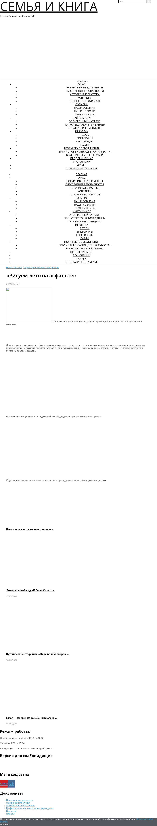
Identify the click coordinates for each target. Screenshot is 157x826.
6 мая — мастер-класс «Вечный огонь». (31, 718)
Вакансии (11, 811)
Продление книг (81, 158)
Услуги (81, 165)
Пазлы (84, 145)
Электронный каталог (84, 121)
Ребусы (85, 134)
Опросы (10, 814)
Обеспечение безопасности (84, 91)
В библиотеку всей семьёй (84, 155)
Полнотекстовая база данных (84, 124)
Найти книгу (82, 118)
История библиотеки (85, 94)
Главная (81, 80)
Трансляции (81, 161)
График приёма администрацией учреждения (30, 808)
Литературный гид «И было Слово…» (30, 590)
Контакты (85, 97)
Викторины (85, 138)
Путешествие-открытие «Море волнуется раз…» (37, 654)
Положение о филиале (84, 101)
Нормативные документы (84, 87)
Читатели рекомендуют (85, 128)
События (81, 104)
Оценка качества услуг (82, 168)
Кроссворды (84, 141)
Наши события (84, 107)
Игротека (81, 131)
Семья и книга (85, 114)
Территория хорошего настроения (41, 267)
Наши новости (84, 111)
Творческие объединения (82, 148)
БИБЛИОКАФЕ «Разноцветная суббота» (85, 151)
